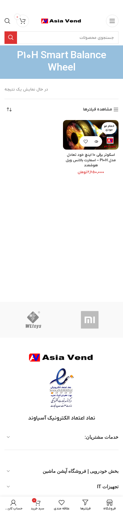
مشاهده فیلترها (97, 109)
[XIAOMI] (90, 320)
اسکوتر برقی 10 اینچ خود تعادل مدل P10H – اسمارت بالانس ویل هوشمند (91, 160)
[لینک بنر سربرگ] (70, 6)
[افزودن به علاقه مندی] (85, 141)
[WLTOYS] (33, 320)
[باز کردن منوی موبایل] (112, 21)
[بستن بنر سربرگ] (7, 6)
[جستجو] (7, 21)
